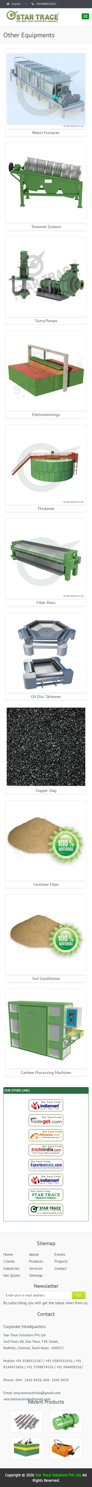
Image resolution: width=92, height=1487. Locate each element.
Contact (60, 1268)
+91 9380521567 (29, 1361)
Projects (61, 1261)
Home (8, 1254)
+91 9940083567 (69, 1367)
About (34, 1254)
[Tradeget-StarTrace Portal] (46, 1120)
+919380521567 (46, 4)
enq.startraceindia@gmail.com (37, 1393)
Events (59, 1254)
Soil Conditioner (46, 978)
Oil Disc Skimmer (46, 696)
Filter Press (46, 602)
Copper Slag (46, 790)
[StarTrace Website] (46, 1209)
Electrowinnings (46, 414)
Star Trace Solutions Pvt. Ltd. (58, 1475)
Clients (9, 1261)
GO (78, 1295)
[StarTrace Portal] (46, 1194)
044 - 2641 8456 (29, 1380)
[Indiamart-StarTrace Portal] (46, 1105)
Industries (11, 1268)
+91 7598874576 (40, 1367)
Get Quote (46, 92)
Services (36, 1268)
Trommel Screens (46, 226)
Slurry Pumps (46, 320)
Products (36, 1261)
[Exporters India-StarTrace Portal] (46, 1165)
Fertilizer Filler (46, 884)
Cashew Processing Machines (46, 1072)
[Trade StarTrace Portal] (46, 1135)
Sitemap (35, 1275)
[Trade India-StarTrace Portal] (46, 1150)
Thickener (46, 508)
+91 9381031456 (59, 1361)
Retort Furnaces (46, 132)
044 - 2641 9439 (56, 1380)
